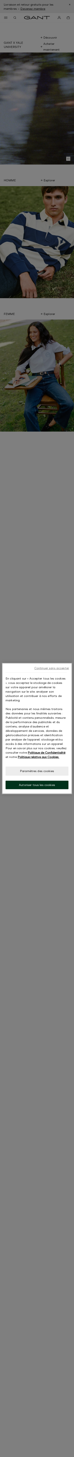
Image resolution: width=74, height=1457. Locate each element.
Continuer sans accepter (51, 668)
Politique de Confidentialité (46, 752)
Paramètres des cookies (37, 771)
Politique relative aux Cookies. (38, 757)
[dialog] (37, 728)
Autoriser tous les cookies (37, 785)
